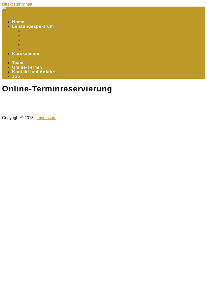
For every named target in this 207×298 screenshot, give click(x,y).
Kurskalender (26, 54)
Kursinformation (39, 58)
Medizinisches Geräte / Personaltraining (65, 35)
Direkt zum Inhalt (17, 4)
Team (17, 63)
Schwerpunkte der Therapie (52, 31)
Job (16, 76)
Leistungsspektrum (33, 26)
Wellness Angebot (41, 44)
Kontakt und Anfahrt (34, 72)
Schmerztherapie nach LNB (51, 40)
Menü (7, 13)
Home (18, 22)
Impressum (46, 118)
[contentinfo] (103, 100)
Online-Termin (27, 67)
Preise (29, 49)
